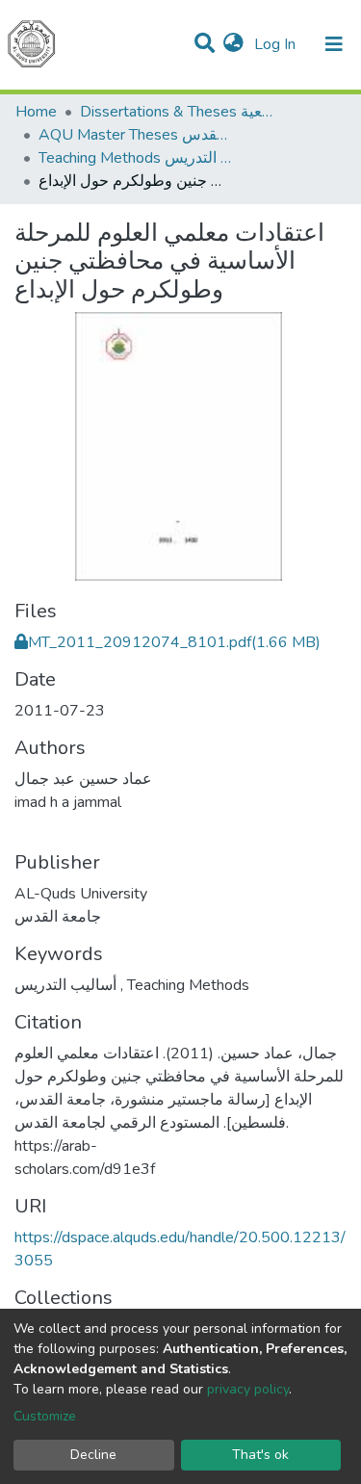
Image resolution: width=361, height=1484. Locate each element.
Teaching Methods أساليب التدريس (135, 158)
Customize (44, 1416)
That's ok (260, 1454)
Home (36, 111)
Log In (276, 44)
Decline (93, 1454)
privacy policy (248, 1389)
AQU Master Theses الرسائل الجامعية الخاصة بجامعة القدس (135, 134)
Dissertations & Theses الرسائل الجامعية (176, 111)
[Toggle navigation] (334, 44)
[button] (233, 44)
